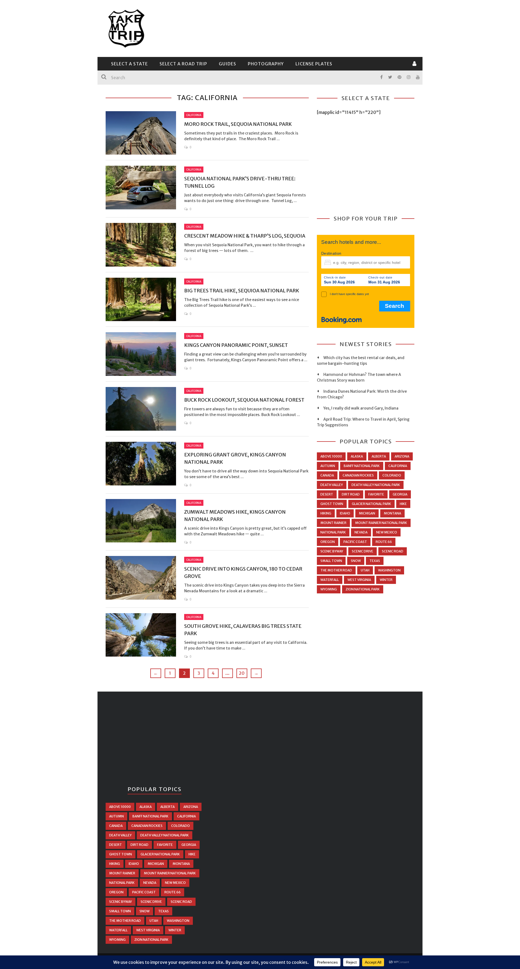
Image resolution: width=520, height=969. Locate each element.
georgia (400, 494)
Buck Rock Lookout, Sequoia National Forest (244, 400)
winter (386, 580)
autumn (327, 466)
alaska (357, 456)
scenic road (392, 551)
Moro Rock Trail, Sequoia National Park (238, 124)
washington (389, 570)
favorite (376, 494)
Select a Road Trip (183, 63)
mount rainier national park (381, 523)
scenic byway (331, 551)
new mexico (386, 532)
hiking (325, 513)
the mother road (336, 570)
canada (327, 475)
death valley (331, 485)
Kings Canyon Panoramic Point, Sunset (236, 345)
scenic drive (362, 551)
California (193, 115)
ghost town (331, 504)
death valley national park (376, 485)
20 (242, 673)
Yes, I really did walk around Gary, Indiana (360, 408)
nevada (361, 532)
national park (333, 532)
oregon (327, 542)
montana (392, 513)
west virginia (359, 580)
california (397, 466)
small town (331, 561)
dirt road (351, 494)
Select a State (129, 63)
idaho (345, 513)
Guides (227, 63)
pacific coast (355, 542)
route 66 (384, 542)
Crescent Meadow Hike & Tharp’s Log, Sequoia (244, 236)
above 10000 (331, 456)
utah (365, 570)
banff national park (362, 466)
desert (326, 494)
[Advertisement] (315, 27)
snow (356, 561)
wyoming (328, 589)
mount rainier (333, 523)
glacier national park (371, 504)
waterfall (329, 580)
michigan (367, 513)
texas (374, 561)
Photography (266, 63)
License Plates (313, 63)
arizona (402, 456)
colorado (391, 475)
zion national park (363, 589)
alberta (379, 456)
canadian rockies (358, 475)
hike (403, 504)
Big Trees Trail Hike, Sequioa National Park (241, 290)
